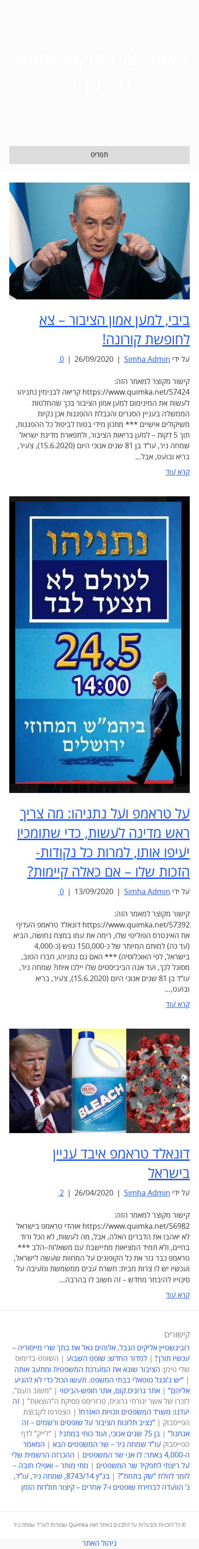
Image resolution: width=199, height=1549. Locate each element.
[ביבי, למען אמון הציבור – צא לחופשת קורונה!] (99, 240)
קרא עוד (178, 472)
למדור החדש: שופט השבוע (107, 1358)
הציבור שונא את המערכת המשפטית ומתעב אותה (87, 1369)
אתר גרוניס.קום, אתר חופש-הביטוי (110, 1391)
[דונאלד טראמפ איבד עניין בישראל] (99, 1080)
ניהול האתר (99, 1543)
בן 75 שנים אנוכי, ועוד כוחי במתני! (109, 1434)
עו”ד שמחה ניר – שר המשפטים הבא (107, 1444)
